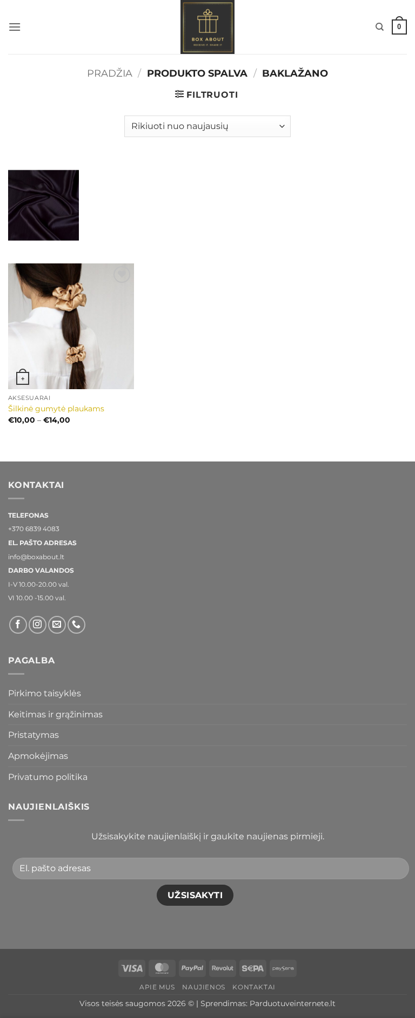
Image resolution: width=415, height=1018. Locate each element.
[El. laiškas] (57, 625)
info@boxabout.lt (36, 557)
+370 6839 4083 (33, 529)
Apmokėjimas (38, 756)
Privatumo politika (48, 777)
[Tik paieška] (380, 27)
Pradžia (109, 73)
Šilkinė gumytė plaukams (56, 408)
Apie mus (157, 987)
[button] (14, 26)
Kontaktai (254, 987)
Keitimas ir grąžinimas (55, 714)
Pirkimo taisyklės (44, 693)
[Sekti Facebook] (18, 625)
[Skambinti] (76, 625)
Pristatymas (33, 735)
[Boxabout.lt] (207, 27)
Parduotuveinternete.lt (293, 1003)
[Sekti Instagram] (37, 625)
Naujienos (203, 987)
